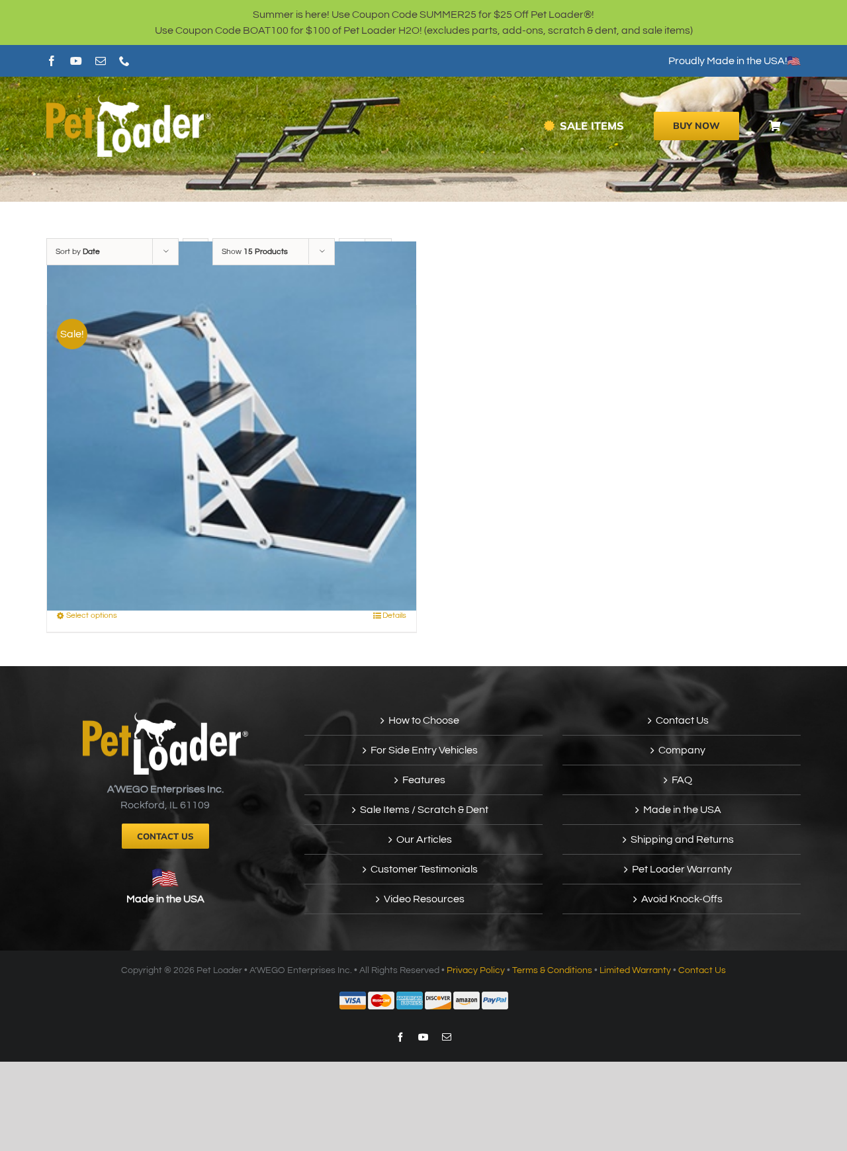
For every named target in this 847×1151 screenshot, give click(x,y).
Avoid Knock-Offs (682, 899)
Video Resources (424, 899)
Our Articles (424, 839)
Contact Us (682, 720)
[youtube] (76, 61)
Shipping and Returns (682, 839)
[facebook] (51, 61)
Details (394, 615)
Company (681, 750)
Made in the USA (165, 899)
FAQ (682, 780)
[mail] (100, 61)
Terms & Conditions (552, 970)
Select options (91, 615)
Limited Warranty (635, 970)
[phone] (124, 61)
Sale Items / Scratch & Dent (424, 809)
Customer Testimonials (424, 869)
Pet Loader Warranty (682, 869)
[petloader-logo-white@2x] (128, 100)
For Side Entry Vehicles (424, 750)
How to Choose (423, 720)
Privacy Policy (476, 970)
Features (423, 780)
